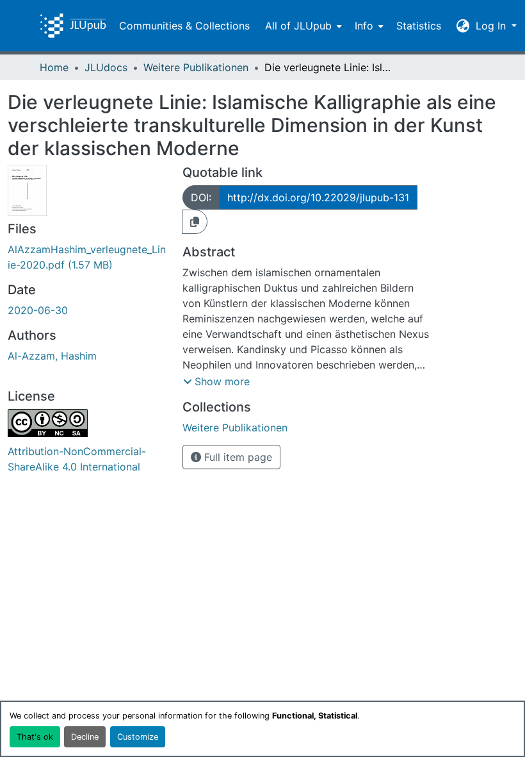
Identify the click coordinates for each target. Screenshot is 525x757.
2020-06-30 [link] (38, 310)
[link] (87, 257)
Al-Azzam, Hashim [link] (52, 355)
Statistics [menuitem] (418, 25)
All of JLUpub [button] (298, 25)
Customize (137, 737)
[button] (73, 25)
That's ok (35, 737)
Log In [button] (492, 25)
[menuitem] (302, 25)
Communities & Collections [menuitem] (184, 25)
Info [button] (364, 25)
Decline (85, 737)
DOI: (201, 197)
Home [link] (54, 67)
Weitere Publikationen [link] (195, 67)
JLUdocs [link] (106, 67)
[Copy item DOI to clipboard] (194, 222)
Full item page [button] (236, 457)
